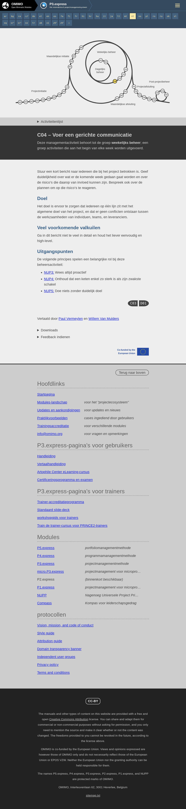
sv (26, 23)
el (40, 16)
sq (5, 23)
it (104, 16)
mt (125, 16)
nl (132, 16)
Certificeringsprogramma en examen (65, 480)
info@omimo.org (49, 434)
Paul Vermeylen (71, 318)
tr (33, 23)
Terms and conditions (53, 672)
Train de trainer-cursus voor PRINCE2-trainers (72, 525)
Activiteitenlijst (52, 121)
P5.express (45, 548)
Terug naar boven (132, 372)
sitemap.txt (93, 795)
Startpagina (46, 394)
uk (40, 23)
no (139, 16)
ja (111, 16)
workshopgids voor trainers (57, 518)
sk (168, 16)
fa (62, 16)
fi (69, 16)
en (47, 16)
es (55, 16)
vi (47, 23)
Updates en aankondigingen (58, 410)
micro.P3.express (50, 571)
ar (5, 16)
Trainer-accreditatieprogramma (60, 502)
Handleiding (46, 456)
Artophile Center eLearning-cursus (63, 472)
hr (90, 16)
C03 (133, 303)
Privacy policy (48, 665)
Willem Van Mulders (104, 318)
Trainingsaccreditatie (53, 426)
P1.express (45, 587)
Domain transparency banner (59, 649)
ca (19, 16)
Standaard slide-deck (53, 510)
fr (76, 16)
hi (83, 16)
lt (118, 16)
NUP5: (49, 291)
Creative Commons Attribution (68, 719)
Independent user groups (56, 657)
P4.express (45, 556)
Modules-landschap (52, 402)
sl (175, 16)
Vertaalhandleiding (51, 464)
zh (55, 23)
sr (12, 23)
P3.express (45, 563)
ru (161, 16)
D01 (143, 303)
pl (147, 16)
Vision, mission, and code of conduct (65, 625)
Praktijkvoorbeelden (52, 418)
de (33, 16)
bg (12, 16)
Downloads (49, 330)
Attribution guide (49, 641)
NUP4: (49, 279)
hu (97, 16)
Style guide (45, 633)
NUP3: (49, 272)
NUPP (42, 595)
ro (154, 16)
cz (26, 16)
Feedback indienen (55, 337)
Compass (44, 603)
